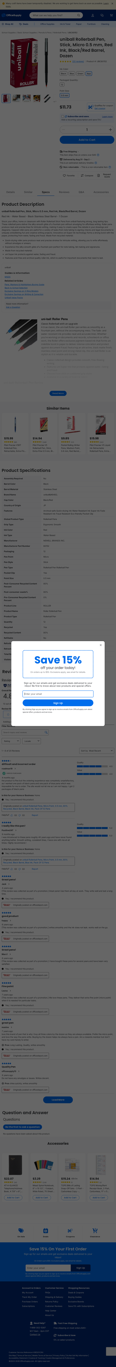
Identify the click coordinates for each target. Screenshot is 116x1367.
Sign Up (58, 703)
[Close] (101, 645)
